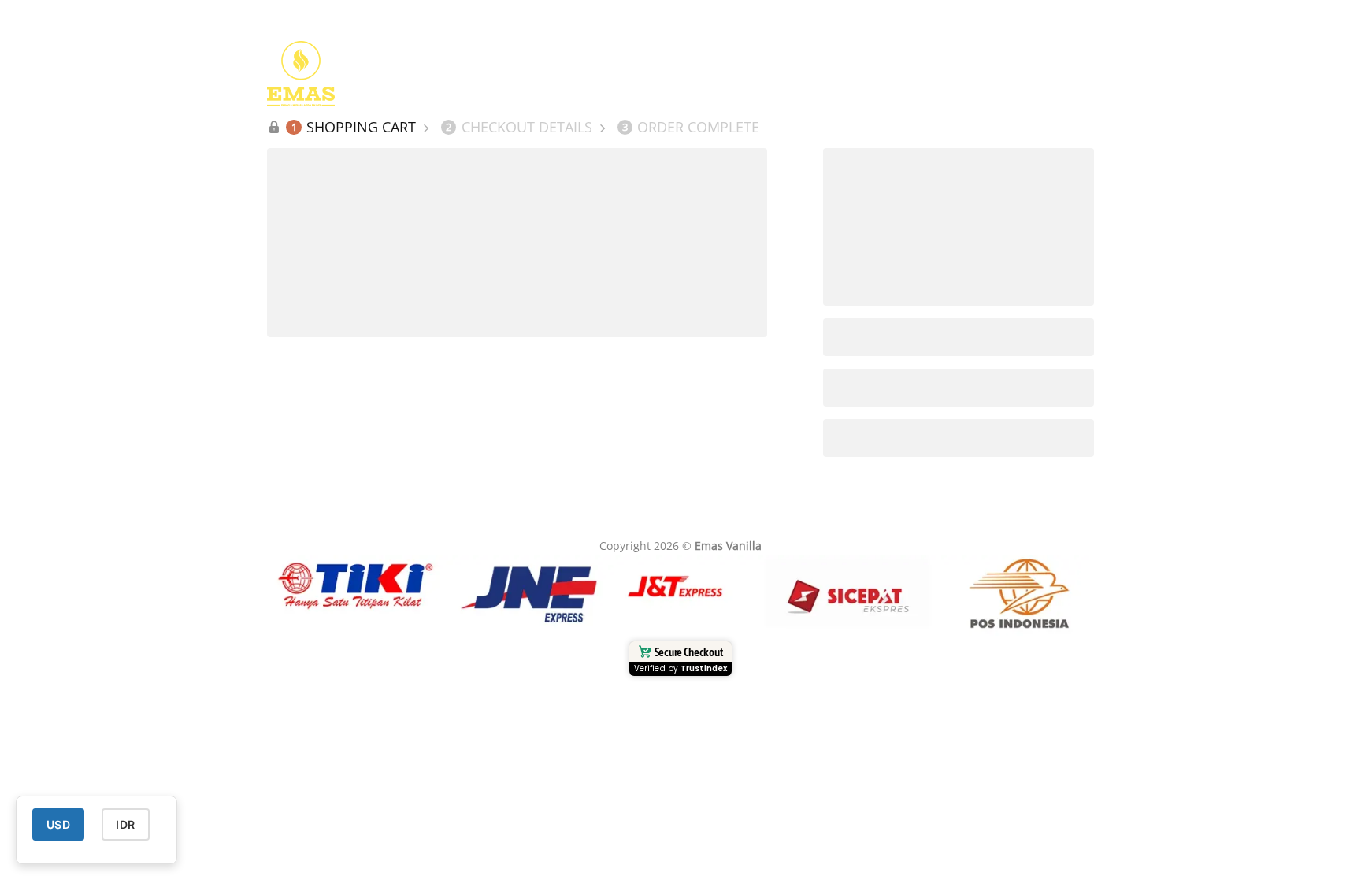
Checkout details (519, 127)
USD (58, 824)
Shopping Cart (353, 127)
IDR (125, 824)
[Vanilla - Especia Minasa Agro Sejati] (346, 73)
